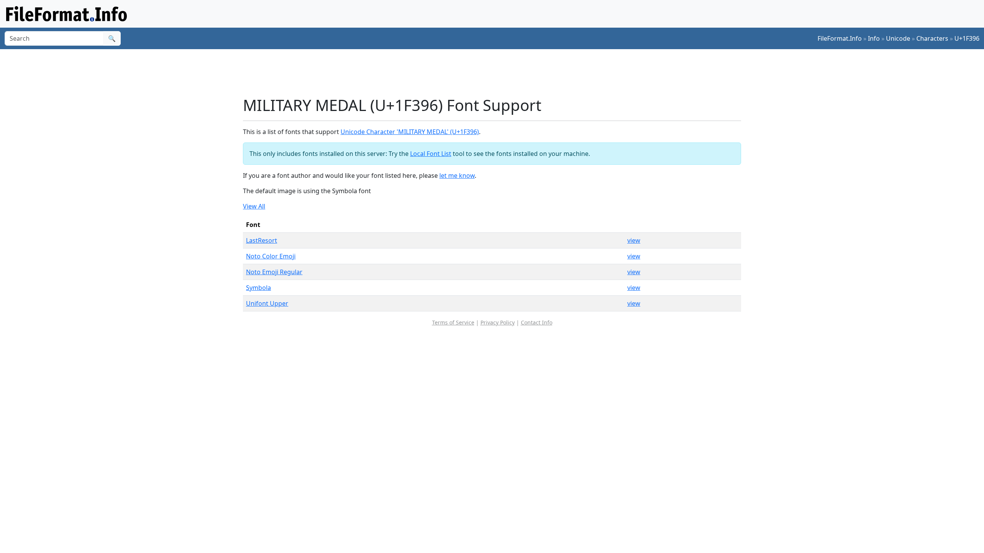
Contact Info (536, 322)
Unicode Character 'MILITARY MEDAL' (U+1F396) (410, 131)
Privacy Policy (497, 322)
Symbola (258, 287)
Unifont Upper (267, 303)
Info (874, 38)
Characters (932, 38)
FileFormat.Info (840, 38)
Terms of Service (453, 322)
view (633, 240)
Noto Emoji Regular (274, 272)
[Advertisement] (497, 72)
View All (254, 206)
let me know (457, 175)
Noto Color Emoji (271, 256)
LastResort (261, 240)
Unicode (898, 38)
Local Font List (430, 153)
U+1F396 (966, 38)
